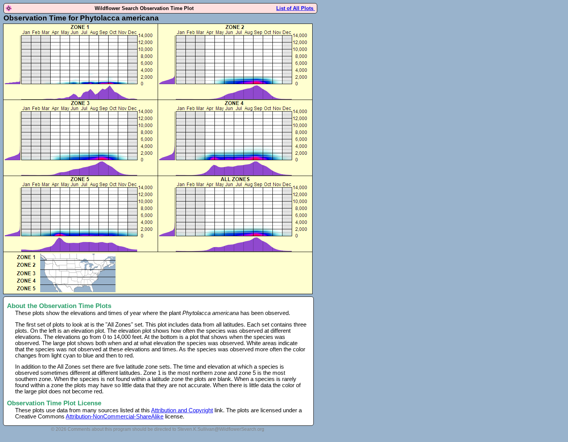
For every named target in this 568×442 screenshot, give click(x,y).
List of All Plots (295, 8)
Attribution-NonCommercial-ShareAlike (114, 416)
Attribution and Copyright (182, 410)
